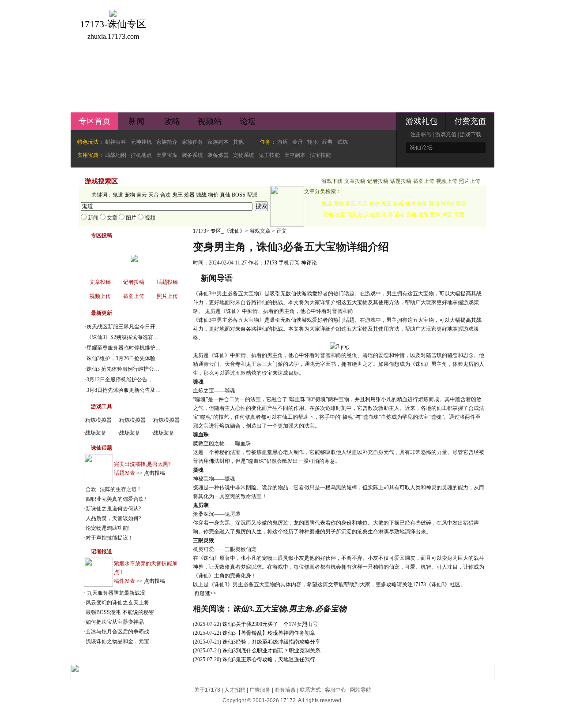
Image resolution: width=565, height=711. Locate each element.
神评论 (309, 263)
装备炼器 (218, 155)
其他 (238, 142)
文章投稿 (354, 181)
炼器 (189, 195)
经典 (327, 142)
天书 (328, 215)
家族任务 (192, 142)
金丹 (297, 142)
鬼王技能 (269, 155)
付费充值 (470, 121)
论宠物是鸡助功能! (108, 528)
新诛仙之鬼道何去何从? (113, 509)
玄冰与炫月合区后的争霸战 (117, 632)
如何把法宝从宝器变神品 (115, 622)
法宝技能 (320, 155)
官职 (435, 215)
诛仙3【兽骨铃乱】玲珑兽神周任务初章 (268, 633)
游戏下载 (470, 134)
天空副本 (294, 155)
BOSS (238, 195)
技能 (423, 215)
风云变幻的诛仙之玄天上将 (117, 602)
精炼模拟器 (98, 420)
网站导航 (360, 690)
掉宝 (447, 215)
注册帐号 (421, 134)
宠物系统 (243, 155)
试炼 (342, 142)
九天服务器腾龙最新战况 (115, 593)
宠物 (129, 195)
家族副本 (218, 142)
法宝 (340, 215)
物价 (213, 195)
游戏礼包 (421, 121)
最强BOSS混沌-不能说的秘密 (120, 612)
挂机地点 (141, 155)
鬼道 (118, 195)
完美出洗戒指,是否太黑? (142, 464)
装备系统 (192, 155)
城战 (201, 195)
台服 (411, 215)
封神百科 (115, 142)
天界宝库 (166, 155)
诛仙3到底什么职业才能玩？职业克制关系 (271, 651)
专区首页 (94, 121)
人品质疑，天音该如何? (113, 518)
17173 (199, 231)
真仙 (225, 195)
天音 (153, 195)
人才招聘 (234, 690)
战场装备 (95, 433)
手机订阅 (289, 263)
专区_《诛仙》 (228, 231)
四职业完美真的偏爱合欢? (116, 499)
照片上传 (469, 181)
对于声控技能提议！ (109, 538)
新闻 (136, 121)
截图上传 (423, 181)
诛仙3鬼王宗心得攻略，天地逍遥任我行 (268, 659)
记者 (399, 215)
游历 (282, 142)
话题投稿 (400, 181)
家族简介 (166, 142)
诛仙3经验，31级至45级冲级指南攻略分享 (271, 642)
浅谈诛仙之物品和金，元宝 (117, 641)
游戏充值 (445, 134)
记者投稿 (377, 181)
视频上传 (446, 181)
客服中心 (335, 690)
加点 (363, 215)
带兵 (387, 215)
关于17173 (207, 690)
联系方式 (310, 690)
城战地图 (115, 155)
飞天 (352, 215)
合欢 (165, 195)
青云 (141, 195)
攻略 (172, 121)
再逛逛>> (205, 593)
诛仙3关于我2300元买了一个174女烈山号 (270, 624)
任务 (375, 215)
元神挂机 (141, 142)
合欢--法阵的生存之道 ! (113, 489)
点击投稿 (154, 473)
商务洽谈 (285, 690)
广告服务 (260, 690)
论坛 (248, 121)
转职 (312, 142)
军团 (459, 215)
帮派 (252, 195)
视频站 (210, 121)
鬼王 (177, 195)
